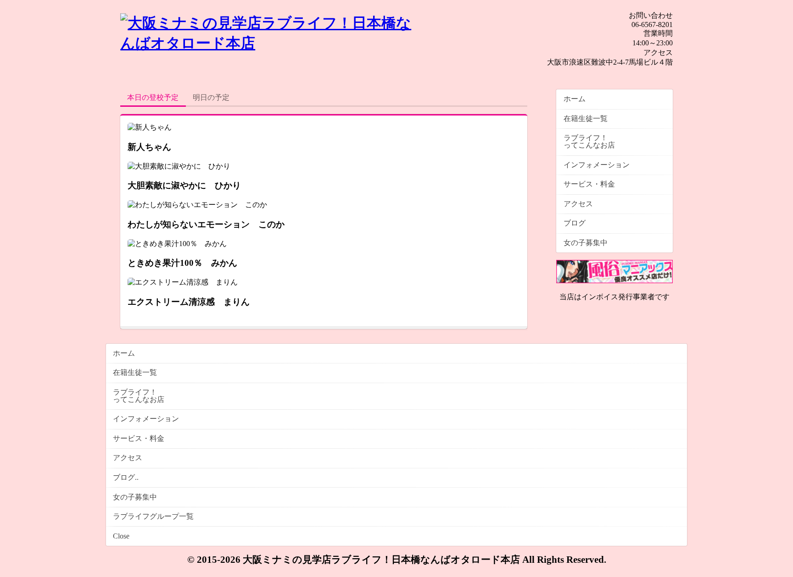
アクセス (578, 204)
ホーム (575, 99)
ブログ (575, 223)
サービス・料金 (589, 184)
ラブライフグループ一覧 (153, 516)
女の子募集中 (586, 243)
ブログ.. (126, 477)
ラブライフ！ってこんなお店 (589, 141)
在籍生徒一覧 (586, 118)
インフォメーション (597, 165)
